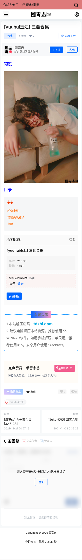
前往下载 (70, 36)
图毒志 (52, 532)
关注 (57, 50)
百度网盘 (14, 296)
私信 (72, 50)
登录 (20, 283)
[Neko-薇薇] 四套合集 (63, 419)
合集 (10, 36)
